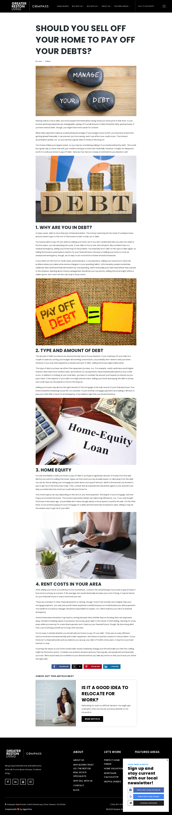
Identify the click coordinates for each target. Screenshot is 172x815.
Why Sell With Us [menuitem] (82, 780)
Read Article (92, 719)
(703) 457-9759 (117, 804)
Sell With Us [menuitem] (92, 6)
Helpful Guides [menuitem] (112, 781)
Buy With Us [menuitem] (77, 6)
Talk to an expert (146, 6)
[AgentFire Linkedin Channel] (15, 782)
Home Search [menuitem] (63, 6)
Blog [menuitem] (76, 789)
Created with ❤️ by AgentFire (18, 809)
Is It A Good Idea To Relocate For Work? (105, 693)
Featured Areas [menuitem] (121, 6)
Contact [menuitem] (78, 785)
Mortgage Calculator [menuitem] (111, 775)
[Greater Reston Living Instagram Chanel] (30, 782)
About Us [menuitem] (106, 6)
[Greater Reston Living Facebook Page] (8, 782)
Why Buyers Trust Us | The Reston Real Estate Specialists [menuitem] (83, 770)
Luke (40, 61)
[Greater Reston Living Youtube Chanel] (23, 782)
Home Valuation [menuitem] (113, 768)
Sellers (48, 61)
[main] (86, 369)
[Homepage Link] (30, 6)
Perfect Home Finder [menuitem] (112, 762)
